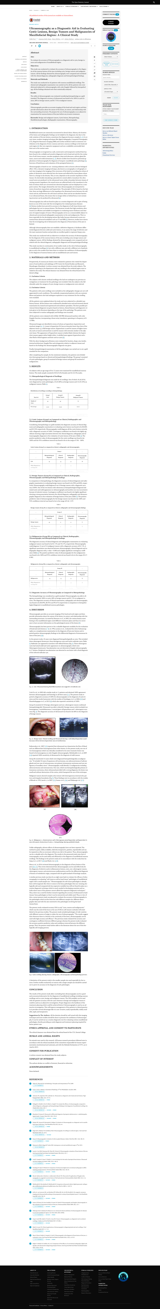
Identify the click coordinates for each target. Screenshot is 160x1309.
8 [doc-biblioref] (63, 337)
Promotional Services (109, 155)
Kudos (104, 153)
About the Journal (34, 1272)
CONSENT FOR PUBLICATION (20, 76)
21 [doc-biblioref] (36, 867)
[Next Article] (95, 46)
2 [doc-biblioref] (82, 137)
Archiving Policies (51, 1272)
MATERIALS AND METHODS (21, 59)
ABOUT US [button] (59, 6)
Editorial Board (33, 1277)
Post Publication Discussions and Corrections (85, 1286)
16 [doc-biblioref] (66, 780)
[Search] (154, 2)
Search (116, 97)
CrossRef (49, 1110)
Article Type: (108, 88)
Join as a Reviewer (108, 135)
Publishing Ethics (85, 1290)
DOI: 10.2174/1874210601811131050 (80, 42)
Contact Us (50, 1305)
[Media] (94, 73)
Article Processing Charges (53, 1275)
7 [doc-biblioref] (46, 629)
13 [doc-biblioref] (46, 746)
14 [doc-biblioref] (31, 755)
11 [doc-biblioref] (68, 695)
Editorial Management (69, 1274)
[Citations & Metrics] (94, 63)
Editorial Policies (68, 1276)
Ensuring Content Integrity (70, 1279)
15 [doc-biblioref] (54, 780)
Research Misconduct (86, 1293)
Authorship (49, 1283)
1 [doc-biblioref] (81, 137)
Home (53, 6)
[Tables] (94, 76)
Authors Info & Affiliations (83, 39)
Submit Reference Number (111, 120)
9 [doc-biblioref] (79, 623)
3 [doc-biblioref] (85, 161)
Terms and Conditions (34, 1305)
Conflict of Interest (85, 1276)
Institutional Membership (53, 1289)
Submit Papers (111, 22)
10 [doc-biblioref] (42, 635)
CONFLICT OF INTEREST (21, 78)
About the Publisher (34, 1275)
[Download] (94, 60)
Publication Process (68, 1291)
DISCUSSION (24, 64)
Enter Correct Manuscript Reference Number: (111, 110)
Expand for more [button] (81, 415)
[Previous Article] (91, 46)
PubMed (48, 1099)
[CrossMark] (34, 20)
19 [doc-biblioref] (57, 861)
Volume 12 (36, 10)
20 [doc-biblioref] (34, 867)
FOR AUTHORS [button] (104, 6)
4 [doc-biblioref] (55, 159)
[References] (94, 69)
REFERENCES (24, 81)
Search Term (106, 74)
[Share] (94, 79)
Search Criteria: (109, 81)
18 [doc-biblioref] (43, 861)
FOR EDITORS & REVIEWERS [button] (88, 6)
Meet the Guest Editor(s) (35, 1279)
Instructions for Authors (52, 1291)
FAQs (31, 1281)
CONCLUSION (24, 67)
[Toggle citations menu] (39, 1092)
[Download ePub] (36, 46)
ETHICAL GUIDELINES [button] (72, 6)
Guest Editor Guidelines (69, 1285)
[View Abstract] (32, 46)
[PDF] (39, 46)
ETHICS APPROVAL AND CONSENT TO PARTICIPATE (21, 70)
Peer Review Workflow (69, 1289)
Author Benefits (50, 1277)
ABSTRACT (24, 56)
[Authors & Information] (94, 57)
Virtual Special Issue (69, 1287)
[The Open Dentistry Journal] (123, 1276)
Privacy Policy (44, 1305)
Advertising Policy (108, 150)
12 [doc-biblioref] (81, 699)
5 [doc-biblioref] (72, 163)
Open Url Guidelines (34, 1285)
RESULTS (25, 61)
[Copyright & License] (94, 66)
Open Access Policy (34, 1283)
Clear (109, 97)
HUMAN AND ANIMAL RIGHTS (20, 73)
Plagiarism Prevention (86, 1283)
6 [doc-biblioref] (59, 198)
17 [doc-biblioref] (82, 780)
